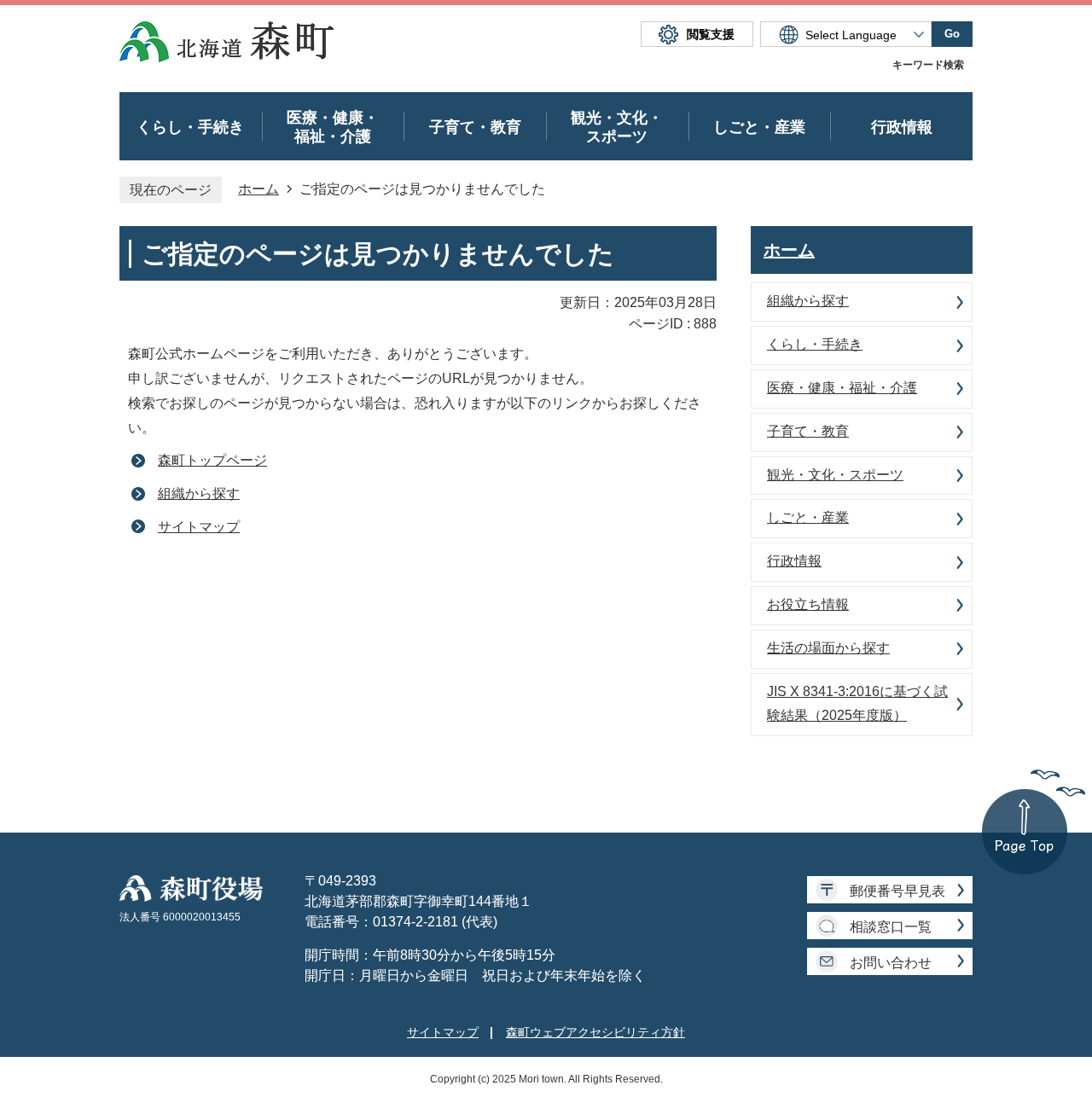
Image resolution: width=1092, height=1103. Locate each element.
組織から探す (199, 493)
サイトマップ (199, 527)
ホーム (258, 189)
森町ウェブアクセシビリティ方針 (595, 1032)
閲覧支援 (711, 34)
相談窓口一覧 (891, 927)
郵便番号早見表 (897, 891)
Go (952, 33)
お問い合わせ (891, 962)
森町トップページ (212, 460)
